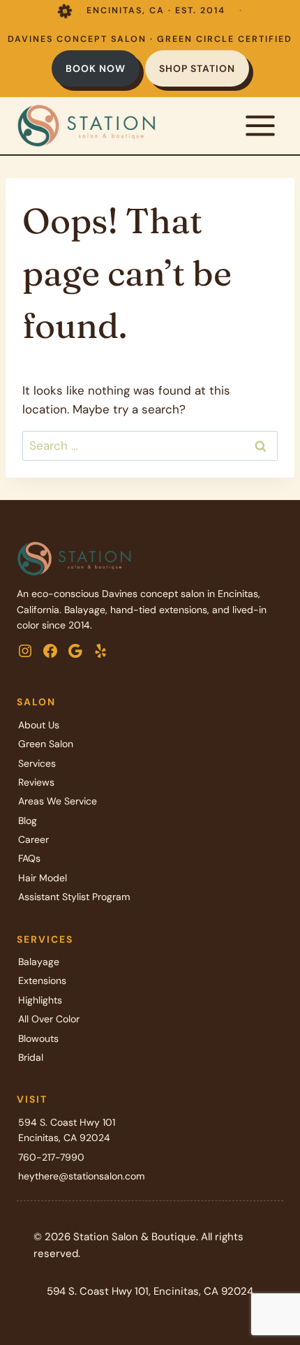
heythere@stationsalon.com (81, 1176)
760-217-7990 (51, 1157)
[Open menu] (260, 125)
